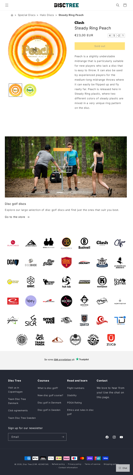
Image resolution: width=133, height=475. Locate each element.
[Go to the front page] (12, 15)
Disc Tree (27, 464)
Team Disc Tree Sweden (22, 417)
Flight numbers (75, 388)
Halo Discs (47, 15)
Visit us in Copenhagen (15, 389)
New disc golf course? (50, 395)
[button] (6, 5)
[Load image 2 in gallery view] (30, 90)
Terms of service (92, 464)
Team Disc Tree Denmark (17, 401)
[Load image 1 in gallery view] (15, 90)
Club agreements (18, 410)
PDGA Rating (74, 402)
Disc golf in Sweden (49, 410)
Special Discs (27, 15)
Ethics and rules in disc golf (80, 412)
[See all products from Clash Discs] (100, 22)
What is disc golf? (48, 388)
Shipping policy (111, 464)
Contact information (68, 467)
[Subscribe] (62, 437)
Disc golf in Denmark (49, 402)
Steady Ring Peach (71, 15)
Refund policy (58, 464)
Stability (72, 395)
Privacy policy (74, 464)
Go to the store (15, 216)
